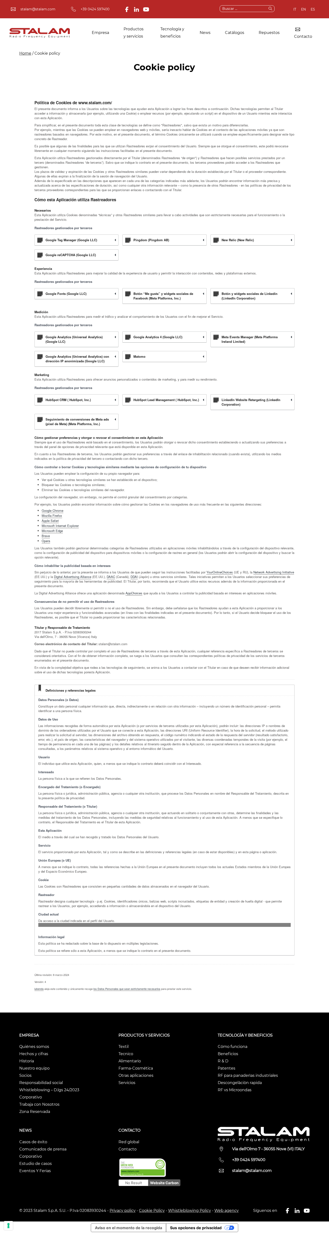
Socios (25, 1075)
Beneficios (228, 1054)
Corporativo (30, 1097)
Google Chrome (52, 510)
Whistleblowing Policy (189, 1210)
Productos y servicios (134, 33)
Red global (128, 1142)
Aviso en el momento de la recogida (128, 1227)
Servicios (126, 1082)
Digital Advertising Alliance (72, 576)
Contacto (303, 36)
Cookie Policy (152, 1210)
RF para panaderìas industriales (248, 1075)
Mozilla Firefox (52, 515)
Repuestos (269, 32)
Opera (46, 541)
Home (25, 53)
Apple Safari (50, 520)
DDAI (134, 576)
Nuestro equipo (34, 1068)
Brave (46, 535)
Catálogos (234, 32)
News (205, 32)
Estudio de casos (35, 1163)
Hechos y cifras (33, 1054)
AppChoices (133, 593)
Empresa (100, 32)
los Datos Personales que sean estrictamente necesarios (126, 989)
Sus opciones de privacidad (196, 1227)
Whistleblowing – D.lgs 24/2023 (49, 1090)
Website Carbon (164, 1183)
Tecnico (125, 1054)
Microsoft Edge (52, 530)
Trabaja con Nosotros (39, 1104)
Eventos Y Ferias (35, 1171)
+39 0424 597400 (95, 9)
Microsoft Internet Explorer (60, 525)
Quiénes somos (34, 1046)
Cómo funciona (232, 1046)
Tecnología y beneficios (172, 33)
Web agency (226, 1210)
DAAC (111, 576)
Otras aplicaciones (135, 1075)
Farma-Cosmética (135, 1068)
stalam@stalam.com (37, 9)
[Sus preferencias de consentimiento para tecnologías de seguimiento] (8, 1225)
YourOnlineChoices (219, 572)
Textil (123, 1046)
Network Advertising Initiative (273, 572)
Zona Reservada (34, 1111)
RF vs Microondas (234, 1090)
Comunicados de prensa (42, 1149)
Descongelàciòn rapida (240, 1082)
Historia (26, 1061)
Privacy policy (123, 1210)
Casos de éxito (33, 1142)
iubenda (39, 989)
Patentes (226, 1068)
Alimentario (129, 1061)
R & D (223, 1061)
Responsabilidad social (41, 1082)
